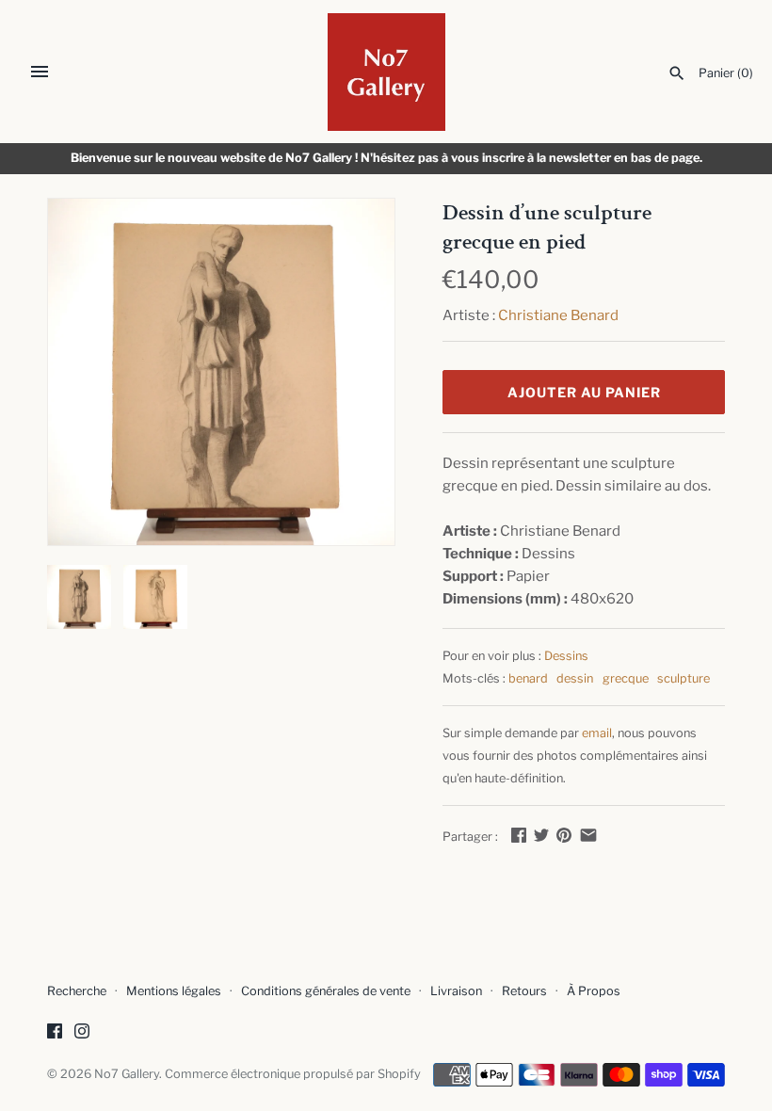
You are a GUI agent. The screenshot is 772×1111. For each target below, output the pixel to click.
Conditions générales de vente (325, 991)
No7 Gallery (126, 1074)
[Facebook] (54, 1033)
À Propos (593, 991)
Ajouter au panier (584, 392)
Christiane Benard (558, 315)
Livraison (456, 991)
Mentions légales (173, 991)
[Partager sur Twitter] (541, 835)
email (597, 733)
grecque (626, 678)
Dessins (566, 656)
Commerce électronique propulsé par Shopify (293, 1074)
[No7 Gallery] (386, 72)
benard (528, 678)
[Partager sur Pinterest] (563, 835)
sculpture (683, 678)
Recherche (76, 991)
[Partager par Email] (588, 835)
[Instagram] (81, 1033)
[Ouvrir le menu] (39, 71)
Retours (524, 991)
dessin (574, 678)
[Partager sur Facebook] (518, 835)
